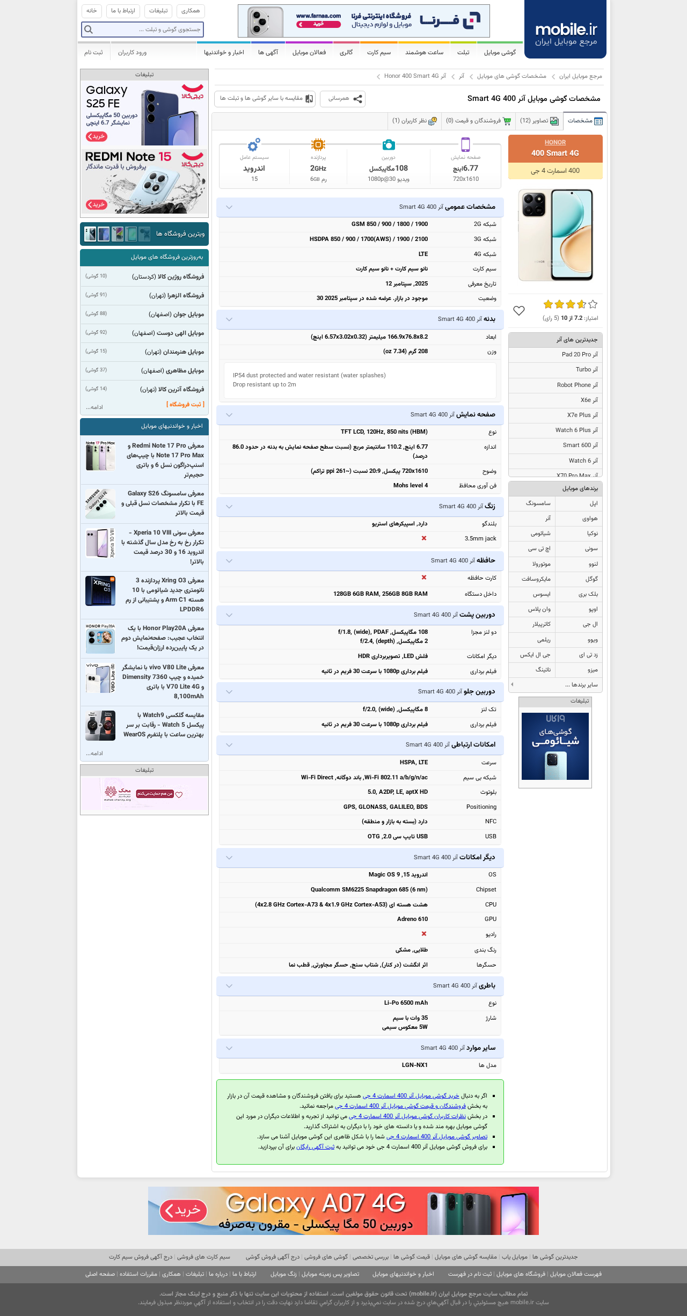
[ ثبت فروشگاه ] (185, 405)
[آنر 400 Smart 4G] (555, 235)
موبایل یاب (515, 1257)
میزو (593, 670)
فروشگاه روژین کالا (181, 277)
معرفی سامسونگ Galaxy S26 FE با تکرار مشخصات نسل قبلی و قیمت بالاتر (162, 503)
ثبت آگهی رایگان (315, 1147)
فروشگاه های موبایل (520, 1274)
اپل (594, 503)
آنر (461, 76)
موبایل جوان (188, 314)
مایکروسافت (536, 579)
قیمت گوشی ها (411, 1257)
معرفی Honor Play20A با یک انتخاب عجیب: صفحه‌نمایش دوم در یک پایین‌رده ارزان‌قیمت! (162, 638)
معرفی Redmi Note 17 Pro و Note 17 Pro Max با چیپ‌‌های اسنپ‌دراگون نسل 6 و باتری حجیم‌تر (165, 460)
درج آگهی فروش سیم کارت (140, 1257)
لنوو (593, 564)
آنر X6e (589, 400)
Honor (555, 143)
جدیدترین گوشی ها (555, 1257)
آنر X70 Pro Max (577, 476)
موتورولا (541, 564)
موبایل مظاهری (185, 371)
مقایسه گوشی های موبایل (466, 1257)
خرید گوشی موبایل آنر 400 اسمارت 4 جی (411, 1096)
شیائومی (541, 533)
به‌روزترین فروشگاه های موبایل (167, 257)
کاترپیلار (541, 624)
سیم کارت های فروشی (203, 1257)
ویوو (593, 640)
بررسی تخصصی (371, 1257)
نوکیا (592, 533)
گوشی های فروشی (326, 1257)
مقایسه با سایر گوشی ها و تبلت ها (261, 98)
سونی (591, 548)
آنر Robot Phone (577, 385)
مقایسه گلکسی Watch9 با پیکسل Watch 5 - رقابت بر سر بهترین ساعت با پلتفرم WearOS (163, 725)
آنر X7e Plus (582, 415)
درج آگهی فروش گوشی (272, 1257)
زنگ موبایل (284, 1274)
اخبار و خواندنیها (224, 52)
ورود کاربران (132, 52)
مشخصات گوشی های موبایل (511, 76)
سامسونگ (538, 503)
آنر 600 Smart (580, 445)
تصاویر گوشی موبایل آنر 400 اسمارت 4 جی (436, 1137)
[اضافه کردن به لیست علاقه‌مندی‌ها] (519, 310)
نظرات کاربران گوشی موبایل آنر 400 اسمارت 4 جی (407, 1116)
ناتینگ (543, 670)
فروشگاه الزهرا (185, 296)
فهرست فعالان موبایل (576, 1274)
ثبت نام (93, 52)
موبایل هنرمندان (183, 352)
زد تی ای (588, 655)
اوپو (593, 609)
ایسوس (542, 594)
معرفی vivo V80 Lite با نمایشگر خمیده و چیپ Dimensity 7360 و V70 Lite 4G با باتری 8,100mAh (163, 682)
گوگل (592, 579)
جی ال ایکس (535, 655)
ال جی (590, 624)
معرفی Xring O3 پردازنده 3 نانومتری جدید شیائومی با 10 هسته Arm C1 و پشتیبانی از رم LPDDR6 (165, 595)
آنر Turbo (587, 370)
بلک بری (588, 594)
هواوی (590, 518)
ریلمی (544, 640)
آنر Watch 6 (583, 461)
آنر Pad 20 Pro (580, 355)
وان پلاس (539, 609)
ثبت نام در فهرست (470, 1274)
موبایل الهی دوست (180, 333)
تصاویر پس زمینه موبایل (330, 1274)
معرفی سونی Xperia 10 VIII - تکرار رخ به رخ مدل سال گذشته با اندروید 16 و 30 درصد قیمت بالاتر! (162, 547)
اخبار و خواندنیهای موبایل (172, 426)
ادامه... (94, 407)
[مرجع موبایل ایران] (566, 28)
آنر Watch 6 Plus (577, 430)
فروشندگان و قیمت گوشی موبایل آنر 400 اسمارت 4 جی (400, 1106)
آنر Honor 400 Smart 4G (415, 76)
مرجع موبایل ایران (580, 76)
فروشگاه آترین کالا (181, 389)
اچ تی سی (539, 548)
